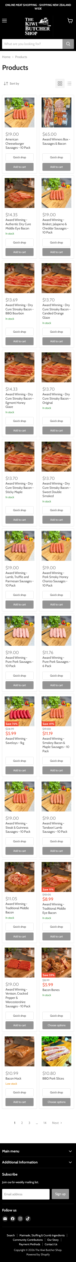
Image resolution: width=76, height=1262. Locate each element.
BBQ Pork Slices (53, 1078)
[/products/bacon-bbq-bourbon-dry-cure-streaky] (19, 278)
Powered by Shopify (38, 1254)
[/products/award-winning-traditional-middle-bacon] (19, 877)
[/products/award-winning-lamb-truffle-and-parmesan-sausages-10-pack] (19, 546)
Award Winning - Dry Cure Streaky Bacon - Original (56, 398)
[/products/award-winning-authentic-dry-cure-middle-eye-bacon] (19, 193)
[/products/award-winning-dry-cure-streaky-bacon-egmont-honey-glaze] (19, 367)
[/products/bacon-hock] (19, 1051)
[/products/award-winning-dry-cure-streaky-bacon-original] (56, 367)
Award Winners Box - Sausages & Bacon (56, 141)
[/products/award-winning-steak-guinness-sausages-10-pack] (19, 796)
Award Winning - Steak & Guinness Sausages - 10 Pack (17, 827)
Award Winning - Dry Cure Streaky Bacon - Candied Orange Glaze (56, 311)
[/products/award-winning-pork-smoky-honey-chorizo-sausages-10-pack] (56, 546)
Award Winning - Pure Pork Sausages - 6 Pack (56, 662)
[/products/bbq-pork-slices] (56, 1051)
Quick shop (19, 157)
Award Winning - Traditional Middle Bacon (17, 908)
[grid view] (60, 83)
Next (55, 1123)
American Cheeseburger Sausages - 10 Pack (17, 143)
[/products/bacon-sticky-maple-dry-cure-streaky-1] (19, 457)
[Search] (68, 44)
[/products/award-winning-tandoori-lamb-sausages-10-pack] (56, 796)
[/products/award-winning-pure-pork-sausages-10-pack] (19, 631)
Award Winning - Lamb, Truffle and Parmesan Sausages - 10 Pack (19, 579)
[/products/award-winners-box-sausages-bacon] (56, 112)
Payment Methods (29, 1244)
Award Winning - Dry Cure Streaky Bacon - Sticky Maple (19, 488)
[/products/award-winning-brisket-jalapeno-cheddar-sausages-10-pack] (56, 193)
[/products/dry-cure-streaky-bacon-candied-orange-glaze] (56, 278)
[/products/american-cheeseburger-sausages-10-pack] (19, 112)
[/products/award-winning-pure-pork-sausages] (56, 631)
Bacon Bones (51, 990)
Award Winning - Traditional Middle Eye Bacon (54, 908)
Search (11, 1235)
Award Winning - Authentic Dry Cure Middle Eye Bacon (18, 224)
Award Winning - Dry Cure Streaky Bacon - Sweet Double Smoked (56, 490)
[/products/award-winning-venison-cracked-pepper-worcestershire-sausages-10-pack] (19, 963)
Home (6, 57)
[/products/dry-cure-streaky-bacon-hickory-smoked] (56, 457)
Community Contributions (28, 1239)
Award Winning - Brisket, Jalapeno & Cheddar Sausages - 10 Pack (55, 226)
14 (44, 1123)
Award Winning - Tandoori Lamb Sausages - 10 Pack (54, 827)
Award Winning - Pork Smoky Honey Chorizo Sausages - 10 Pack (55, 579)
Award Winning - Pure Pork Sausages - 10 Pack (19, 662)
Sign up (60, 1194)
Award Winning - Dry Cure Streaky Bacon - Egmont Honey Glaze (19, 400)
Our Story (53, 1239)
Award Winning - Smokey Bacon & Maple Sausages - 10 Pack (55, 745)
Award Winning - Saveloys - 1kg (16, 741)
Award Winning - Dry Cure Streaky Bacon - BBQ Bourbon (19, 309)
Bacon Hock (13, 1078)
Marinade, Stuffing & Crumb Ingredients (42, 1235)
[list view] (69, 83)
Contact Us (51, 1244)
